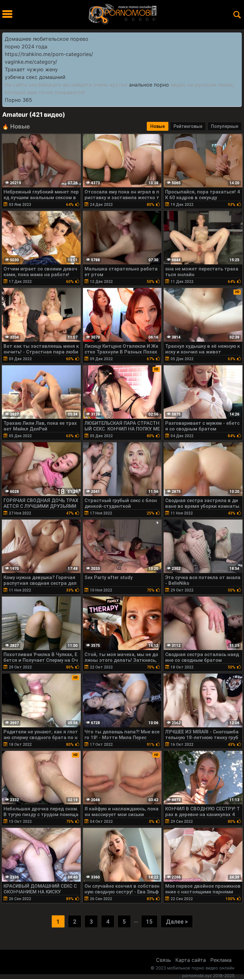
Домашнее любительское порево (46, 39)
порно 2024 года (26, 46)
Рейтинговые (187, 126)
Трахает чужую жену (31, 69)
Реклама (221, 960)
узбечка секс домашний (35, 77)
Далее (177, 921)
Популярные (224, 126)
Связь (163, 960)
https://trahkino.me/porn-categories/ (49, 54)
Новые (157, 126)
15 (149, 921)
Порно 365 (18, 100)
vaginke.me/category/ (31, 62)
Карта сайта (190, 960)
